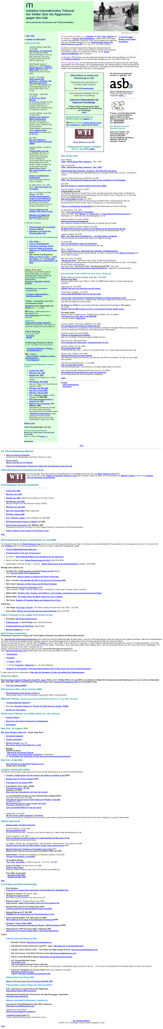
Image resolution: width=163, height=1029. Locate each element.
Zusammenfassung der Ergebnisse (20, 626)
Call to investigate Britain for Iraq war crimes (23, 808)
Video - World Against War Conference (76, 162)
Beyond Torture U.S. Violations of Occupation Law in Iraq (29, 849)
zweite (42, 643)
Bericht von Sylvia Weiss (16, 710)
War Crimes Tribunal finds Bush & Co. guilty (23, 745)
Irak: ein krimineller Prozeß (72, 365)
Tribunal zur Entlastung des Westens (75, 335)
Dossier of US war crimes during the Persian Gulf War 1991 (29, 981)
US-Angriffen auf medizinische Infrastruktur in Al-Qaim (43, 261)
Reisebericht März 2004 (17, 877)
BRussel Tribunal (128, 476)
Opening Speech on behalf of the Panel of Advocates (38, 577)
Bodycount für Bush (69, 279)
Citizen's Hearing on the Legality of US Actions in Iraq (40, 210)
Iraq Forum (94, 214)
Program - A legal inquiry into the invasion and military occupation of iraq (35, 775)
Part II (18, 662)
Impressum (67, 387)
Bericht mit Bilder (13, 630)
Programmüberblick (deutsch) (18, 703)
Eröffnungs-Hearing (72, 59)
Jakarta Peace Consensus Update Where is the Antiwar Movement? (32, 931)
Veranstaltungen (42, 244)
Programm (29, 281)
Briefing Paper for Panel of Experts (20, 779)
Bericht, (47, 281)
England (89, 36)
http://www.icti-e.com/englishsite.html (69, 946)
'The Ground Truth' (68, 260)
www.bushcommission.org (16, 651)
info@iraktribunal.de (71, 385)
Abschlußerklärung (34, 350)
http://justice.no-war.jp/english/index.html (55, 957)
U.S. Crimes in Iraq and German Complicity (24, 754)
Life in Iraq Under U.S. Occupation (79, 212)
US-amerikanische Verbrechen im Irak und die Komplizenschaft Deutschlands (39, 756)
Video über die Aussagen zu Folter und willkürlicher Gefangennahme (57, 672)
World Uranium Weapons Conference (20, 1012)
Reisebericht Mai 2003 (16, 875)
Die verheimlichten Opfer (71, 348)
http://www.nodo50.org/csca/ (22, 972)
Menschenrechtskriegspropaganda (75, 221)
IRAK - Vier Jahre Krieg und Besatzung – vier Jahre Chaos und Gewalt (89, 236)
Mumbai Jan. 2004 (36, 375)
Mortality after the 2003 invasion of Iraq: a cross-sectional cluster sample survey (92, 309)
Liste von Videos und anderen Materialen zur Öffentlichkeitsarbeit (43, 249)
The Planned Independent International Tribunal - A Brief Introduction (33, 925)
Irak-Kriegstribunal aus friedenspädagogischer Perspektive (29, 909)
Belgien (110, 36)
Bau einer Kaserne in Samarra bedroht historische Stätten (40, 142)
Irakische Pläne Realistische (38, 131)
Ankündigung (12, 654)
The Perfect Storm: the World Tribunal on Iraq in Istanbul (40, 597)
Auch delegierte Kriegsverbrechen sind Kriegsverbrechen (83, 372)
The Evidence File (18, 962)
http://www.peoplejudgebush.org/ (84, 950)
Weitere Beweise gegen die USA (37, 560)
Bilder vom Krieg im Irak (39, 257)
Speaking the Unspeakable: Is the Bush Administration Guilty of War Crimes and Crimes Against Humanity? (48, 669)
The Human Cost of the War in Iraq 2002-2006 (79, 316)
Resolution (39, 281)
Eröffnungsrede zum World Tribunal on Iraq (35, 571)
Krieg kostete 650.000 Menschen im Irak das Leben (81, 294)
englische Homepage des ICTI (66, 682)
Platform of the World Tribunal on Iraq (61, 476)
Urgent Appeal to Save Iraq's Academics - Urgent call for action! (83, 124)
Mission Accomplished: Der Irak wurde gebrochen (37, 611)
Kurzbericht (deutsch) (14, 736)
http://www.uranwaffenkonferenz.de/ (20, 1006)
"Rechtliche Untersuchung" (40, 413)
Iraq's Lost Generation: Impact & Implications (79, 244)
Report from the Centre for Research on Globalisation (27, 721)
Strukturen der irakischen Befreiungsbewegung (39, 118)
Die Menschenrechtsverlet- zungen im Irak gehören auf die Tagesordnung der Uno (40, 198)
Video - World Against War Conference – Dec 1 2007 (81, 167)
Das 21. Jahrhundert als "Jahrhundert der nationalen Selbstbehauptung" (90, 251)
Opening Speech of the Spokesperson (25, 573)
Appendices (80, 318)
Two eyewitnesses (32, 315)
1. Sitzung (11, 662)
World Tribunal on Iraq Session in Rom (21, 693)
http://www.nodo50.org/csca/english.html (34, 974)
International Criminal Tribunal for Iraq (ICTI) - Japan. (25, 680)
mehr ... (44, 436)
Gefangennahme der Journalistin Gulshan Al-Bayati (42, 228)
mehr (84, 112)
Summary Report (12, 717)
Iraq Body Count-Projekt (16, 1015)
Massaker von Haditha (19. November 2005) (39, 216)
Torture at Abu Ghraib (14, 868)
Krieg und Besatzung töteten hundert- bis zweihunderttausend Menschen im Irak (38, 838)
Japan (104, 36)
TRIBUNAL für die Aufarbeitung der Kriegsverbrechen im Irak (30, 914)
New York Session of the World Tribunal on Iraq (25, 764)
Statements (29, 665)
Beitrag (82, 214)
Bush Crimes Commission (39, 404)
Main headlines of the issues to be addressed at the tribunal (29, 920)
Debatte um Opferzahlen (35, 39)
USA (99, 36)
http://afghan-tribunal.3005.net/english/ (21, 991)
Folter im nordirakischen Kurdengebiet (39, 177)
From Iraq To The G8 (24, 608)
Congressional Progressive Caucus (116, 214)
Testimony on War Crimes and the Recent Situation (37, 584)
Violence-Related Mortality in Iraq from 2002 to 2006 (40, 68)
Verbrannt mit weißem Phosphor (38, 323)
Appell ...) (88, 119)
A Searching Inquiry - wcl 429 (17, 788)
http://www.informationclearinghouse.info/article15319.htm (84, 268)
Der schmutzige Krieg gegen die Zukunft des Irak (80, 326)
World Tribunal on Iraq (32, 544)
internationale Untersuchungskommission (21, 639)
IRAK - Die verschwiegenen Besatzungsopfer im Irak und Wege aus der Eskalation (93, 180)
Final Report (11, 725)
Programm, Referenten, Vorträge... (40, 348)
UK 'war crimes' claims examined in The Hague (24, 815)
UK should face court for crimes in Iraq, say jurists (26, 803)
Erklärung (9, 546)
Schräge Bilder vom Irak (39, 151)
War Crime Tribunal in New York (13, 732)
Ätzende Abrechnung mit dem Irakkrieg (76, 356)
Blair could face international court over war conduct (27, 792)
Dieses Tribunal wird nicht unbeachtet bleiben (60, 564)
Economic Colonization (28, 587)
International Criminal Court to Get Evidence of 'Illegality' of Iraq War (33, 800)
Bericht (29, 338)
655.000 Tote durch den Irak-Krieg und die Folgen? (81, 289)
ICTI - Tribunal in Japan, (39, 395)
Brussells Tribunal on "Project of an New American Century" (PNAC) (42, 706)
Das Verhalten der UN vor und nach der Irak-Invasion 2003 (43, 580)
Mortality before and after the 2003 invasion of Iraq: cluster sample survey (35, 845)
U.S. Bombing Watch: (81, 1021)
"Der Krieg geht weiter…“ (16, 862)
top (81, 446)
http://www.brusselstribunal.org (39, 942)
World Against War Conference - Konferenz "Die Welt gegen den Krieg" (40, 81)
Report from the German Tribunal (20, 753)
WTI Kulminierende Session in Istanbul (21, 522)
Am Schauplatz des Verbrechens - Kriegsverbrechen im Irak (84, 343)
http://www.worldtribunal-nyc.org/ (63, 953)
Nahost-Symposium (127, 253)
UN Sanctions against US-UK (17, 896)
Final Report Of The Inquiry (17, 783)
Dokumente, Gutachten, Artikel (41, 246)
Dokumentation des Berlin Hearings (21, 825)
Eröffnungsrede (12, 622)
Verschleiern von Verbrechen (40, 51)
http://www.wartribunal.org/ (26, 619)
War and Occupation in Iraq (40, 170)
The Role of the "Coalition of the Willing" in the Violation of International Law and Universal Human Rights (60, 593)
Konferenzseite (87, 88)
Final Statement (33, 360)
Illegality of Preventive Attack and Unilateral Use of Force (38, 600)
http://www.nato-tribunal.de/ (17, 996)
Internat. (32, 244)
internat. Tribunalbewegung (83, 38)
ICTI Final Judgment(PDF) (16, 686)
